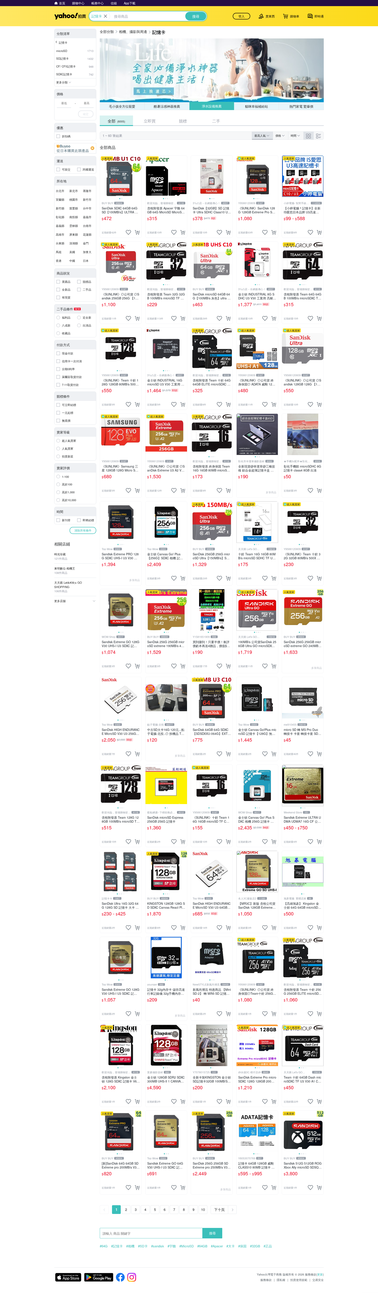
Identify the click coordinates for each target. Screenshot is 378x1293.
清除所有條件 (82, 530)
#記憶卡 (117, 1246)
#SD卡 (143, 1246)
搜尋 (212, 1233)
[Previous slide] (103, 176)
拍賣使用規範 (298, 1280)
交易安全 (318, 1280)
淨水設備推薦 (212, 106)
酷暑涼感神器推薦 (167, 106)
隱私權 (281, 1280)
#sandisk (157, 1246)
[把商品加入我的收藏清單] (128, 232)
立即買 (150, 121)
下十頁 (219, 1209)
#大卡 (230, 1246)
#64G (104, 1246)
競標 (183, 121)
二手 (216, 121)
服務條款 (266, 1280)
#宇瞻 (172, 1246)
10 (203, 1209)
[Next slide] (139, 176)
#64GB (202, 1246)
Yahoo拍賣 (70, 16)
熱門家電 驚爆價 (301, 106)
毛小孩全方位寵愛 (122, 106)
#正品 (268, 1246)
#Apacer (217, 1246)
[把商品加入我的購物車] (137, 232)
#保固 (242, 1246)
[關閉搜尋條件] (105, 16)
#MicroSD (186, 1246)
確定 (86, 114)
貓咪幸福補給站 (256, 106)
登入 (241, 16)
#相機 (130, 1246)
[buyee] (75, 148)
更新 (320, 1274)
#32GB (255, 1246)
